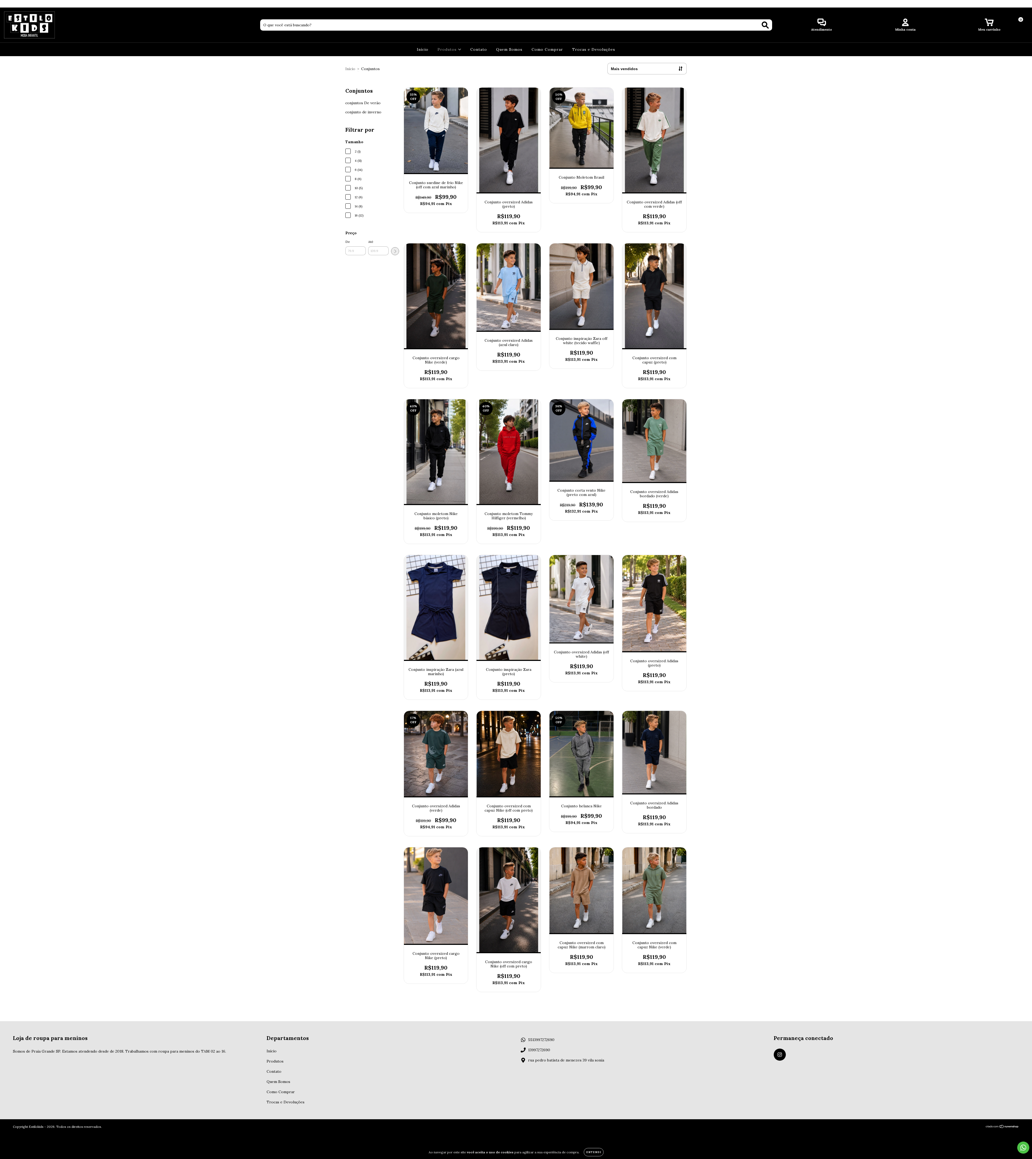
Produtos (448, 49)
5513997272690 (541, 1039)
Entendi (593, 1152)
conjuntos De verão (363, 102)
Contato (478, 49)
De (347, 242)
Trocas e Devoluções (593, 49)
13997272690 (539, 1050)
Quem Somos (509, 49)
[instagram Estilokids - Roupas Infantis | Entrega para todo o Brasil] (7, 3)
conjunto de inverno (363, 112)
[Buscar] (765, 25)
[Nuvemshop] (1002, 1127)
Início (422, 49)
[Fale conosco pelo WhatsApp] (1023, 1148)
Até (370, 242)
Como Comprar (547, 49)
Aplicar (395, 251)
